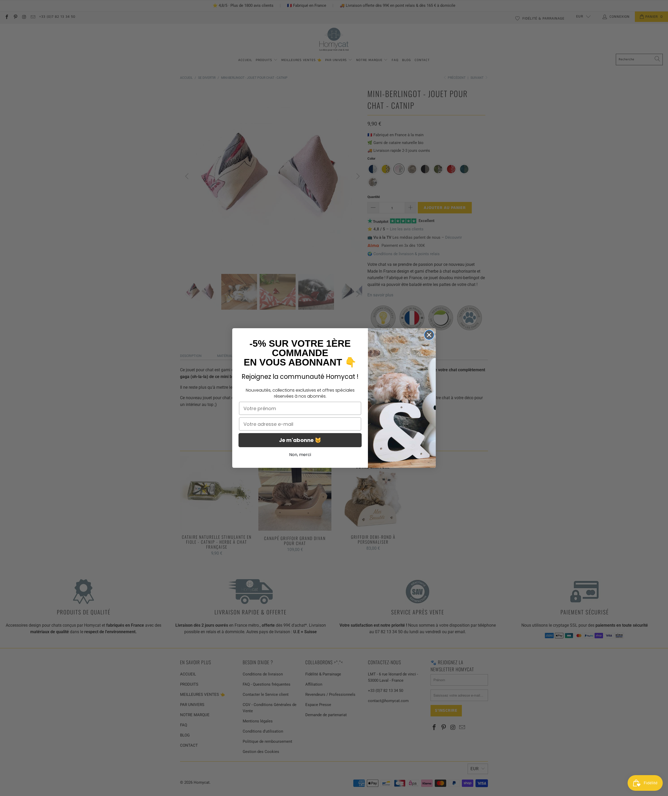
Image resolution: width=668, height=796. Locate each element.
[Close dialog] (429, 334)
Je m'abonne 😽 (300, 440)
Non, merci (300, 455)
